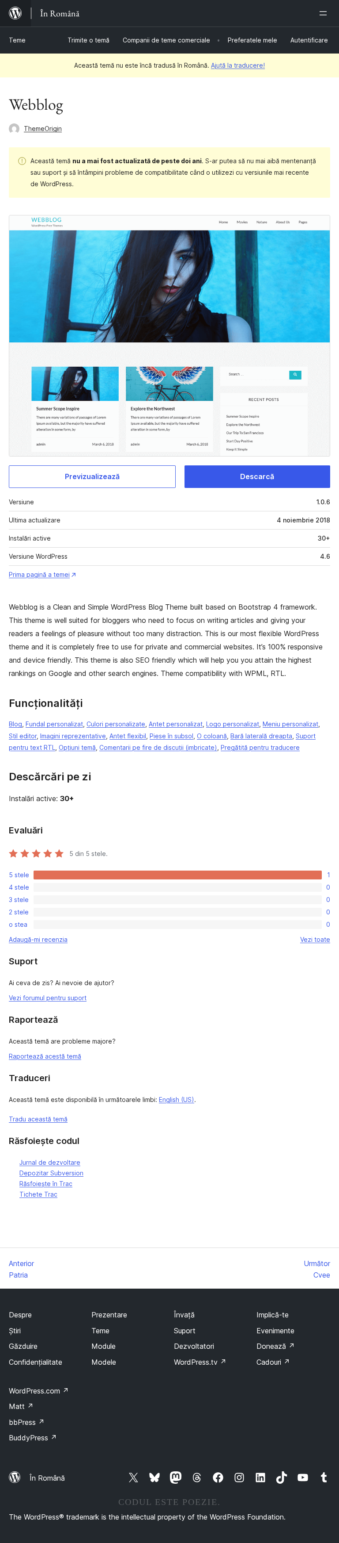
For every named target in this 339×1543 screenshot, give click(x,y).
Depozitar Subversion (51, 1173)
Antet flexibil (127, 736)
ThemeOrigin (43, 128)
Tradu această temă (38, 1119)
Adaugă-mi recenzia (38, 939)
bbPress (27, 1422)
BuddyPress (33, 1437)
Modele (103, 1362)
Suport (185, 1330)
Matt (21, 1406)
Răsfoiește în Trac (45, 1183)
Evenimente (275, 1330)
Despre (20, 1314)
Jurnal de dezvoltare (49, 1162)
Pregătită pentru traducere (260, 747)
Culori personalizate (116, 724)
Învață (184, 1314)
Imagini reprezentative (73, 736)
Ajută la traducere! (238, 65)
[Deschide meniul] (325, 13)
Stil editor (23, 736)
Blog (15, 724)
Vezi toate (315, 939)
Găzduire (23, 1346)
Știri (15, 1330)
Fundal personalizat (54, 724)
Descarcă (257, 476)
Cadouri (273, 1362)
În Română (47, 1478)
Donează (275, 1346)
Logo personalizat (232, 724)
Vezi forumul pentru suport (48, 998)
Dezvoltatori (194, 1346)
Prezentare (109, 1314)
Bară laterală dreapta (261, 736)
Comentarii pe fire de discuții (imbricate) (158, 747)
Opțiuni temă (77, 747)
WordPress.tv (200, 1362)
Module (103, 1346)
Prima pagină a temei (39, 574)
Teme (17, 40)
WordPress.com (39, 1390)
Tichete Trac (38, 1194)
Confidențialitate (35, 1362)
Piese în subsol (171, 736)
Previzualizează (92, 476)
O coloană (212, 736)
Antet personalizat (176, 724)
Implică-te (272, 1314)
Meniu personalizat (290, 724)
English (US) (176, 1099)
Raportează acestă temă (45, 1056)
